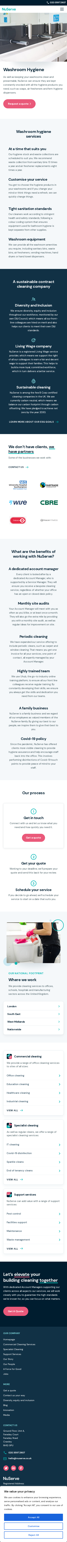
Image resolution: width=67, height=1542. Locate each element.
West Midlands (16, 1021)
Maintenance (14, 1231)
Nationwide (14, 1029)
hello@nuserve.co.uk (20, 1458)
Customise (33, 1526)
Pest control (14, 1213)
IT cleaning (13, 1144)
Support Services (12, 1354)
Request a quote (18, 103)
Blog (5, 1405)
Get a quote (33, 837)
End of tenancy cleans (20, 1170)
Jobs (5, 1373)
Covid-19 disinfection (19, 1153)
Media (6, 1415)
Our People (9, 1364)
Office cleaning (15, 1075)
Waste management (18, 1239)
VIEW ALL (12, 1110)
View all (12, 1248)
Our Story (8, 1359)
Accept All (33, 1517)
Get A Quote (16, 1311)
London (12, 1006)
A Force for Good (12, 1369)
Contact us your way (14, 1395)
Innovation (8, 1410)
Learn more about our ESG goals (31, 421)
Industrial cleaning (17, 1101)
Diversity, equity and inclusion (18, 1400)
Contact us (16, 467)
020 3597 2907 (58, 2)
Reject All (33, 1534)
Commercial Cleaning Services (19, 1344)
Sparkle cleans (15, 1162)
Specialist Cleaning (13, 1349)
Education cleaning (18, 1084)
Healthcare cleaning (18, 1093)
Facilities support (17, 1222)
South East (13, 1014)
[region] (33, 1514)
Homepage (9, 1339)
